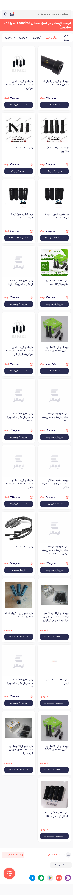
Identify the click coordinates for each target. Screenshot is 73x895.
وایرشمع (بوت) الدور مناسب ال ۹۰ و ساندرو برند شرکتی (19, 85)
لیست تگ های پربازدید (61, 865)
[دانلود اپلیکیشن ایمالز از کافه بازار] (41, 878)
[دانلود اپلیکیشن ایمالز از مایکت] (32, 878)
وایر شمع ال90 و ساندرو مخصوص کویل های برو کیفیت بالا (21, 750)
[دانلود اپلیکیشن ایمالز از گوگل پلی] (50, 878)
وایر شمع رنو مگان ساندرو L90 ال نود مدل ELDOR (55, 814)
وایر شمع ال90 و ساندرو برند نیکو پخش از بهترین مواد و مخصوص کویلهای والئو (56, 617)
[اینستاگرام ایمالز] (68, 878)
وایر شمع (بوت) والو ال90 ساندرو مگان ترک (56, 83)
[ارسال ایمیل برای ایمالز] (59, 878)
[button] (9, 873)
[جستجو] (5, 14)
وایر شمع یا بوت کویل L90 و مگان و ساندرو (19, 615)
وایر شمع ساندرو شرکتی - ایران (56, 681)
